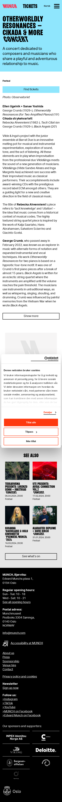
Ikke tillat (31, 441)
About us (8, 653)
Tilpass (29, 431)
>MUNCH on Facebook (17, 711)
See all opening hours (17, 602)
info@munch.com (14, 633)
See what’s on (31, 556)
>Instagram (10, 699)
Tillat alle (31, 422)
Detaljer (48, 412)
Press (6, 657)
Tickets (30, 6)
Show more (31, 316)
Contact (8, 669)
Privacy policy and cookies (20, 676)
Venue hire (9, 665)
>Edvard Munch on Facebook (22, 715)
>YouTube (9, 707)
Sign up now (10, 688)
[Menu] (56, 6)
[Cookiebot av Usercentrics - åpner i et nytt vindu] (44, 359)
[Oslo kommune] (31, 791)
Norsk (47, 6)
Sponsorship (11, 661)
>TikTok (8, 703)
